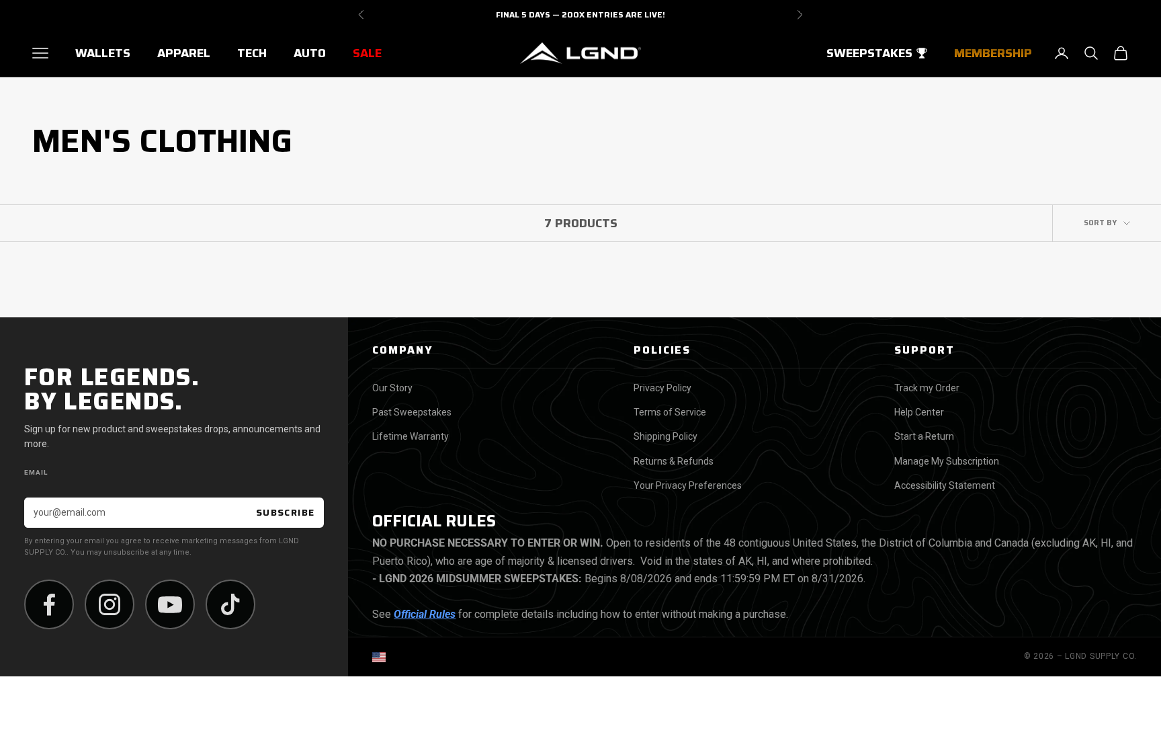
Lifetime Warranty (410, 436)
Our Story (392, 388)
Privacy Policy (662, 388)
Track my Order (926, 388)
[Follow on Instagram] (109, 604)
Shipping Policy (665, 436)
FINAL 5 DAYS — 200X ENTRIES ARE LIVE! (580, 14)
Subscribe (285, 512)
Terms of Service (670, 412)
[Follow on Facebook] (49, 604)
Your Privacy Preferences (688, 485)
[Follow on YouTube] (170, 604)
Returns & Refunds (674, 461)
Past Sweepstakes (412, 412)
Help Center (919, 412)
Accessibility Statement (944, 485)
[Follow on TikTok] (230, 604)
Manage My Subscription (946, 461)
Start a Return (924, 436)
